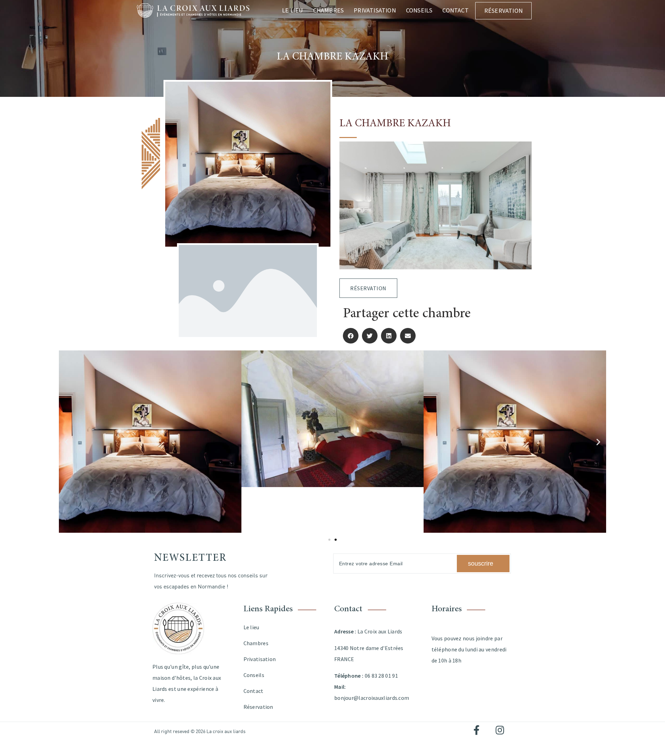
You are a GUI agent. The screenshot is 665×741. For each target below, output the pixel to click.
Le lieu (292, 10)
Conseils (419, 10)
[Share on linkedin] (389, 336)
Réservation (503, 11)
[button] (66, 441)
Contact (455, 10)
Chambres (328, 10)
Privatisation (375, 10)
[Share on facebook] (350, 336)
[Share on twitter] (370, 336)
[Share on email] (408, 336)
